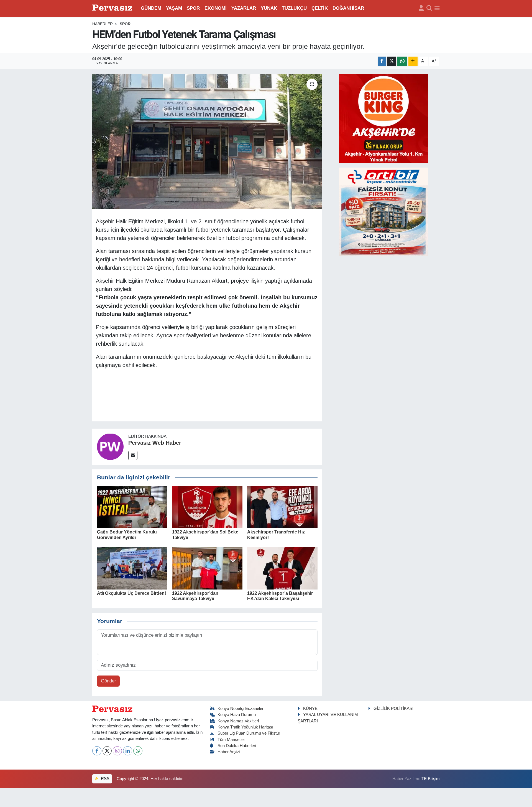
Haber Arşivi (229, 752)
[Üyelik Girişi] (421, 8)
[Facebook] (96, 750)
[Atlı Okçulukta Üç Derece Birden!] (132, 568)
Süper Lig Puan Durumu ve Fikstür (249, 733)
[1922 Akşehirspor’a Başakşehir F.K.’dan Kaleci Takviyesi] (282, 568)
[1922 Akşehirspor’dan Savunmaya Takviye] (207, 568)
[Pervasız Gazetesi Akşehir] (113, 8)
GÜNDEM (151, 8)
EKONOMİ (215, 8)
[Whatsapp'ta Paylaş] (402, 61)
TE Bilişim (430, 778)
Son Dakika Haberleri (237, 745)
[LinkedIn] (127, 750)
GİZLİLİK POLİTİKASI (393, 708)
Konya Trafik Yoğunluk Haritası (245, 727)
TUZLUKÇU (294, 8)
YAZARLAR (243, 8)
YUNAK (269, 8)
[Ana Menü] (437, 8)
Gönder (108, 681)
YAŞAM (174, 8)
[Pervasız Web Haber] (110, 446)
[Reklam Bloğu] (383, 118)
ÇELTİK (319, 8)
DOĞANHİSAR (348, 8)
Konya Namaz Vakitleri (238, 721)
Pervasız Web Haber (154, 443)
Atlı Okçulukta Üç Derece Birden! (131, 593)
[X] (107, 750)
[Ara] (429, 8)
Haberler (102, 24)
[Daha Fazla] (413, 61)
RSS (104, 778)
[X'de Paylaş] (391, 61)
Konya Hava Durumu (237, 714)
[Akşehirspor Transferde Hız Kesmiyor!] (282, 506)
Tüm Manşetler (231, 739)
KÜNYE (310, 708)
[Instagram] (117, 750)
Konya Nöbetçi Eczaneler (241, 708)
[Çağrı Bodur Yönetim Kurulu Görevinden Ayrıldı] (132, 506)
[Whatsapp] (137, 750)
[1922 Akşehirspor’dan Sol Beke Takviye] (207, 506)
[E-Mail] (132, 455)
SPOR (193, 8)
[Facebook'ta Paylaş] (382, 61)
